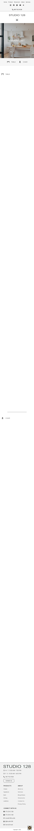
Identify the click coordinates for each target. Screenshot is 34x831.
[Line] (10, 5)
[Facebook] (13, 5)
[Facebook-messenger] (17, 5)
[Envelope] (20, 5)
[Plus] (23, 5)
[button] (17, 19)
